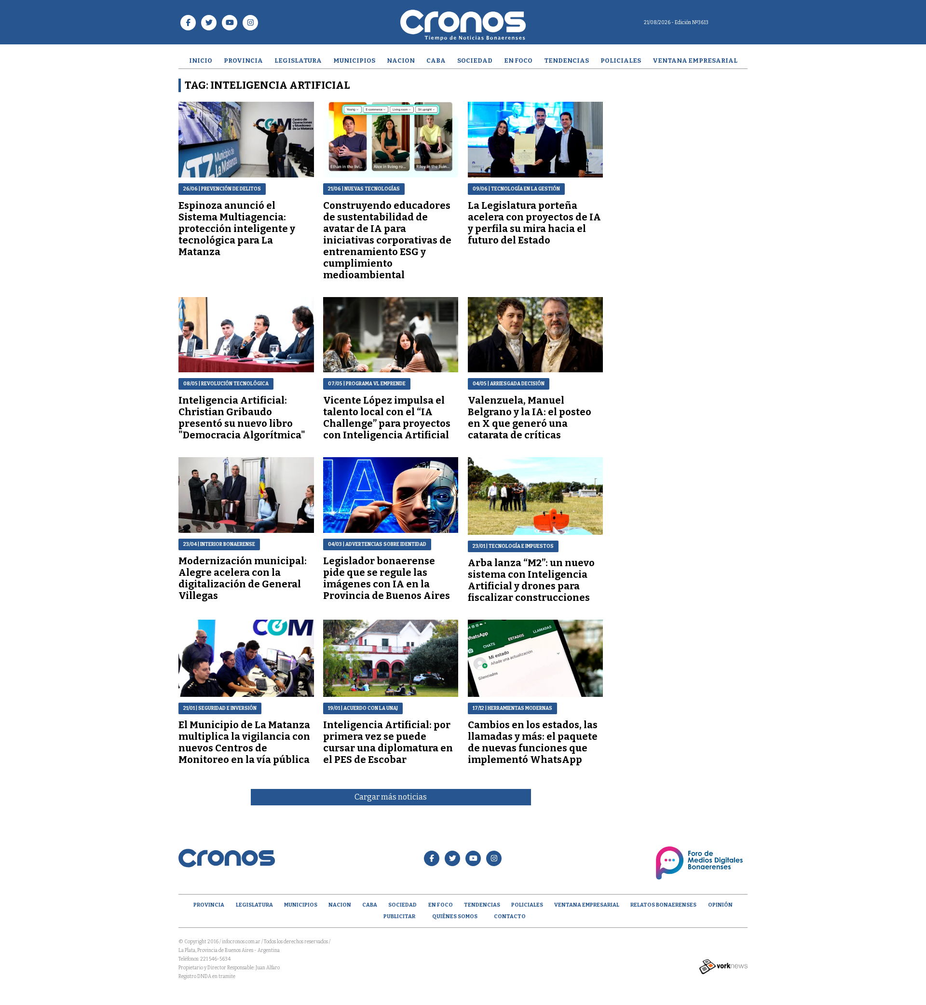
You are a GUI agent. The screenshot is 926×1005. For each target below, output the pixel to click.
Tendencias (566, 60)
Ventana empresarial (695, 60)
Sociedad (474, 60)
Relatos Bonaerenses (663, 905)
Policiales (620, 60)
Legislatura (298, 60)
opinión (720, 905)
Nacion (401, 60)
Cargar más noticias (390, 796)
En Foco (518, 60)
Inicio (200, 60)
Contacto (510, 916)
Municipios (354, 60)
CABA (436, 60)
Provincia (243, 60)
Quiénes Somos (454, 916)
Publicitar (399, 916)
